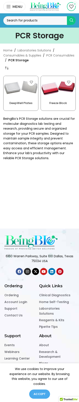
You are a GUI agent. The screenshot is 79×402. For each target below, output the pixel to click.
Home (8, 50)
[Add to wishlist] (31, 82)
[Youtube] (43, 271)
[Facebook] (19, 271)
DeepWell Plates (20, 103)
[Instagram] (27, 271)
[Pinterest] (59, 271)
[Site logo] (45, 6)
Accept (40, 394)
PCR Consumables (60, 55)
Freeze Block (58, 103)
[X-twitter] (35, 271)
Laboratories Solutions (34, 50)
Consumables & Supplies (22, 55)
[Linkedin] (51, 271)
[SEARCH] (71, 20)
